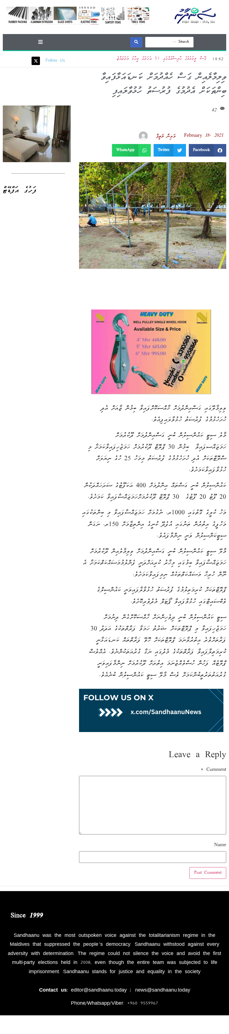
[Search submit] (136, 42)
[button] (40, 42)
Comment (213, 769)
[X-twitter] (36, 61)
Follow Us (55, 61)
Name (220, 845)
